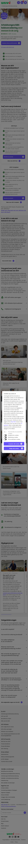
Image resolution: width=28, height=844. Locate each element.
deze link (13, 422)
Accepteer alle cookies (14, 444)
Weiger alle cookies (14, 448)
